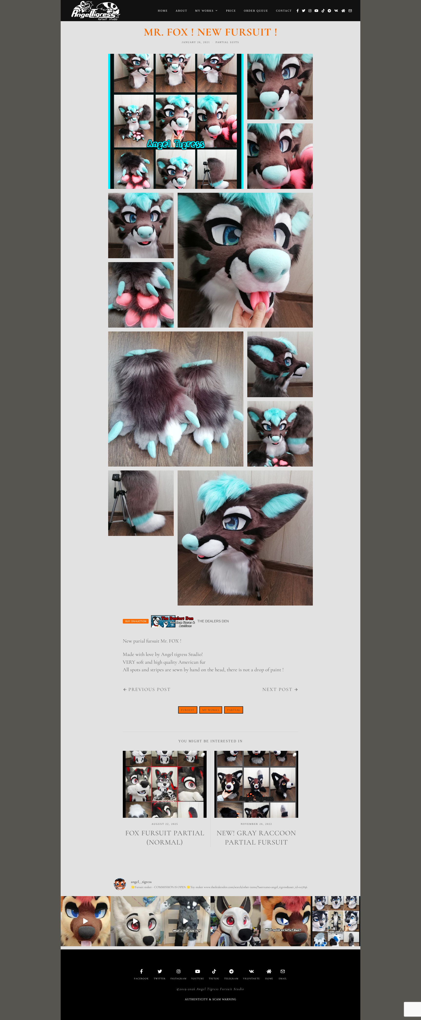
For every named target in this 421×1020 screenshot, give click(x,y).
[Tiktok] (323, 11)
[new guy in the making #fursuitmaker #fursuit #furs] (135, 921)
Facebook (141, 978)
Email (283, 978)
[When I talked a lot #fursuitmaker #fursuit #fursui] (85, 921)
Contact (284, 10)
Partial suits (227, 42)
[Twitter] (303, 11)
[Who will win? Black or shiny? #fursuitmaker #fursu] (286, 921)
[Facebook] (297, 11)
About (181, 10)
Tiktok (214, 978)
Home (163, 10)
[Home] (343, 11)
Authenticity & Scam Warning (210, 999)
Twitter (160, 978)
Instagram (178, 978)
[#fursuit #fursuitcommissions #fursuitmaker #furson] (185, 921)
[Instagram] (310, 11)
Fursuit (187, 710)
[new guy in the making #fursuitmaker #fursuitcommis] (235, 921)
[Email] (350, 11)
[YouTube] (316, 11)
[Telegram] (329, 11)
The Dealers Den (213, 621)
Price (231, 10)
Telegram (231, 978)
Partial (233, 710)
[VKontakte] (336, 11)
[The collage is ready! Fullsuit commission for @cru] (336, 921)
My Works (204, 10)
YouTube (197, 978)
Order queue (256, 10)
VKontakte (251, 978)
